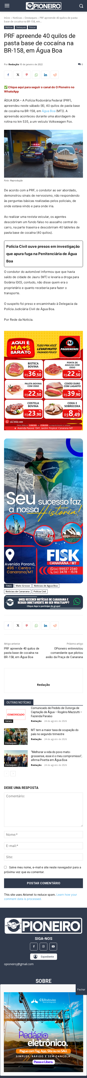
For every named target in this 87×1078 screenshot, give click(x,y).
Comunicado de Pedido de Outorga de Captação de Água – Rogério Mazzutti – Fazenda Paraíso (56, 712)
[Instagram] (43, 946)
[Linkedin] (45, 75)
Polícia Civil (40, 591)
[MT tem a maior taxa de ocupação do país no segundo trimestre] (16, 736)
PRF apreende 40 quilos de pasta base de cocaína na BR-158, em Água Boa (21, 653)
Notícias (17, 18)
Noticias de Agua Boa (46, 585)
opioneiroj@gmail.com (19, 964)
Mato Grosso (23, 585)
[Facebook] (8, 75)
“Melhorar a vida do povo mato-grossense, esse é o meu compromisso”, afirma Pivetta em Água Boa (56, 756)
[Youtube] (53, 946)
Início (7, 18)
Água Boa (48, 111)
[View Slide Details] (43, 602)
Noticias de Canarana (18, 591)
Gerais (8, 721)
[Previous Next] (43, 1032)
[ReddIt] (55, 75)
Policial (32, 27)
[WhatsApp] (36, 75)
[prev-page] (6, 773)
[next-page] (13, 773)
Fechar (81, 989)
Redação (13, 64)
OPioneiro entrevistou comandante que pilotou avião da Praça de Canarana (64, 653)
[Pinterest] (27, 75)
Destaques (31, 18)
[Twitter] (17, 75)
